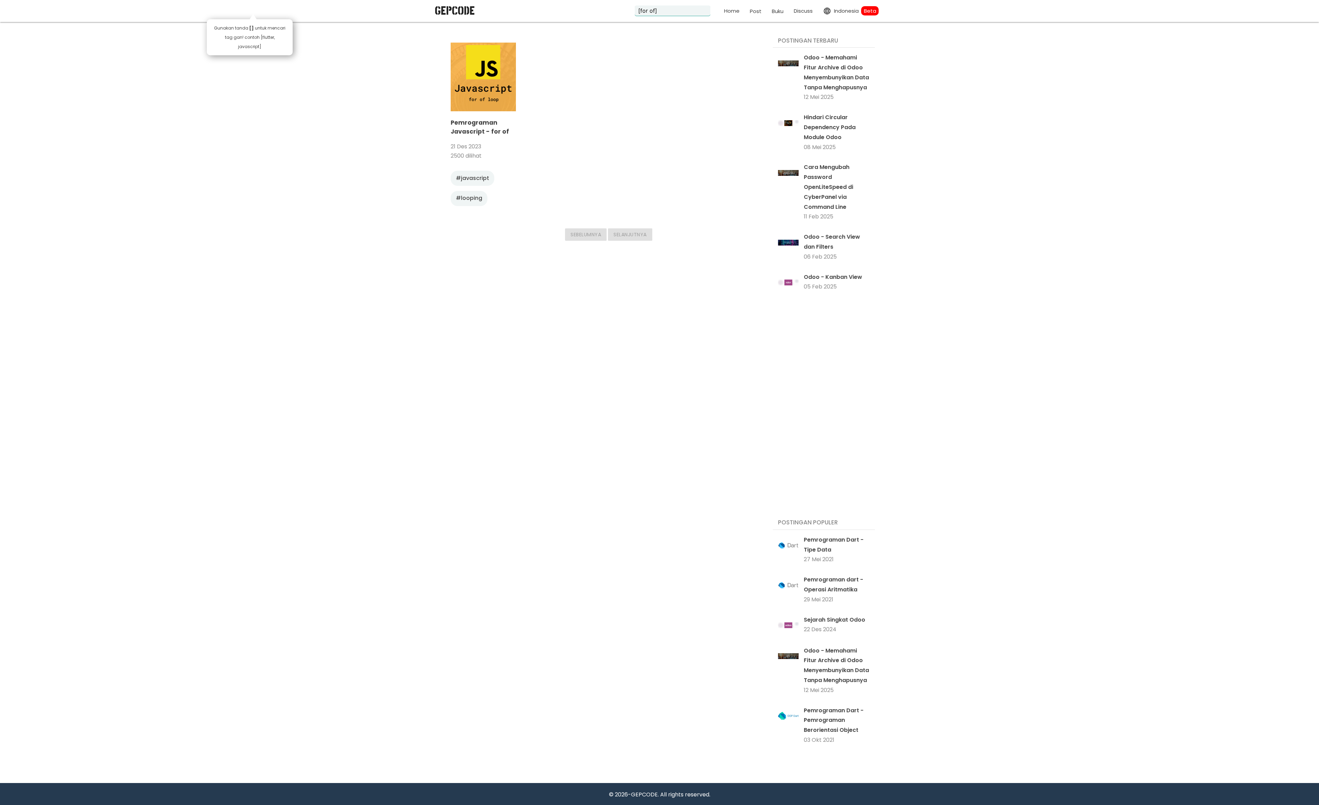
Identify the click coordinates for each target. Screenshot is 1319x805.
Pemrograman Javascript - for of (480, 127)
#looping (469, 198)
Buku (777, 11)
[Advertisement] (824, 406)
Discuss (803, 10)
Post (756, 11)
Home (732, 10)
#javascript (472, 178)
